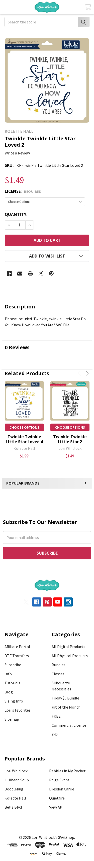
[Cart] (87, 7)
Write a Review (17, 152)
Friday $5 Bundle (65, 697)
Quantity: (16, 214)
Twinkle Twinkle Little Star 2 (70, 439)
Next (86, 373)
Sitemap (12, 719)
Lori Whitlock (16, 770)
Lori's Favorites (18, 710)
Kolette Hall (15, 798)
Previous (80, 373)
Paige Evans (59, 779)
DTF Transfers (17, 655)
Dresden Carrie (61, 788)
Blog (9, 691)
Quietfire (57, 798)
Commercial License (69, 725)
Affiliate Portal (17, 646)
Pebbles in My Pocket (67, 770)
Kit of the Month (66, 707)
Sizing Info (14, 701)
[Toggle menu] (7, 7)
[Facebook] (9, 273)
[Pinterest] (51, 273)
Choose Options (24, 427)
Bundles (58, 664)
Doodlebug (14, 788)
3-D (55, 734)
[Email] (19, 273)
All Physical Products (70, 655)
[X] (40, 273)
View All (55, 807)
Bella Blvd (13, 807)
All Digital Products (68, 646)
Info (8, 673)
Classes (58, 673)
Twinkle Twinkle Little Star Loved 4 (24, 439)
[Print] (30, 273)
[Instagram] (68, 602)
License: (23, 191)
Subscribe (13, 664)
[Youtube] (57, 602)
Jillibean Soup (17, 779)
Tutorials (12, 682)
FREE (56, 716)
